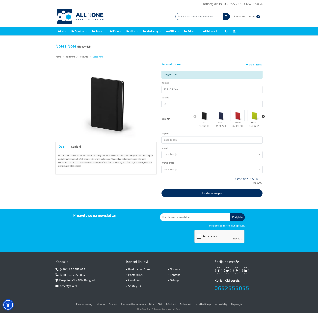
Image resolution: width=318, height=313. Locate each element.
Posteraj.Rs (135, 275)
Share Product (255, 64)
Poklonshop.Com (139, 269)
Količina (165, 97)
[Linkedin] (246, 270)
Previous (195, 116)
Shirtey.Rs (134, 286)
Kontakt (175, 275)
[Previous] (58, 100)
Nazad (164, 148)
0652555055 (231, 288)
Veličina (165, 83)
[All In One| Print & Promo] (80, 16)
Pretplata (237, 217)
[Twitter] (228, 270)
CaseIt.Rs (134, 280)
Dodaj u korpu (212, 193)
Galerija (174, 280)
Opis (61, 146)
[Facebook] (219, 270)
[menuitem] (62, 31)
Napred (164, 133)
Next (263, 116)
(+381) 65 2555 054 (72, 275)
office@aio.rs (68, 286)
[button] (204, 115)
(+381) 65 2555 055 (72, 269)
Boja (163, 118)
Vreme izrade (167, 162)
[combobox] (212, 140)
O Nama (175, 269)
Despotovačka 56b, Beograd (77, 280)
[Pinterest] (237, 270)
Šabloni (76, 146)
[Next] (153, 100)
